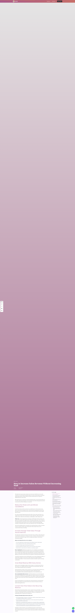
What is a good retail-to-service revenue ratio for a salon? (57, 511)
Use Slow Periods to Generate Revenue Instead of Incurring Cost (57, 501)
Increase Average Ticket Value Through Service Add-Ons (56, 496)
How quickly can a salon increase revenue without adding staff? (56, 517)
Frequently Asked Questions (56, 506)
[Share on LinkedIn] (2, 308)
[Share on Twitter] (2, 306)
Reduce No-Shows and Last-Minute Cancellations (56, 494)
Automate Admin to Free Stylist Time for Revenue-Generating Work (56, 504)
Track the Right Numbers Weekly (56, 505)
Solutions (48, 1)
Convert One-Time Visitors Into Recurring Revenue (56, 499)
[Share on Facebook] (2, 304)
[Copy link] (2, 310)
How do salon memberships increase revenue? (56, 513)
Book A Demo (60, 1)
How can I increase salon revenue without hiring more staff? (57, 509)
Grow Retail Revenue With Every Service (56, 498)
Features (53, 1)
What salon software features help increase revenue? (57, 514)
